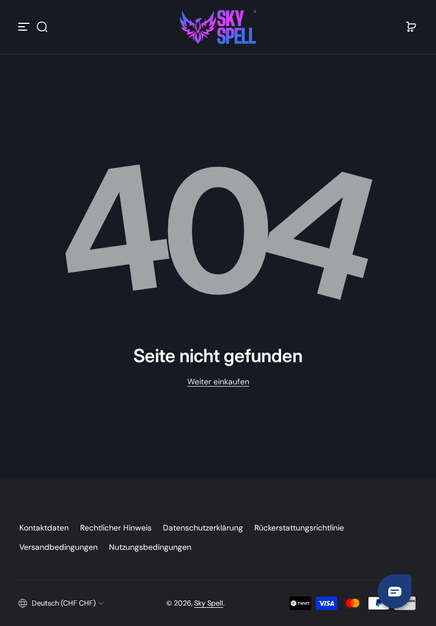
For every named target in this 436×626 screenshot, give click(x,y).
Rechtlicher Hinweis (116, 528)
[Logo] (218, 27)
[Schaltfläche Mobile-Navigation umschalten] (25, 27)
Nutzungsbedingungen (150, 547)
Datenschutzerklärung (203, 528)
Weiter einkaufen (218, 381)
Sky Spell (208, 603)
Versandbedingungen (58, 547)
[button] (42, 27)
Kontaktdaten (44, 528)
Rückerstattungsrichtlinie (299, 528)
